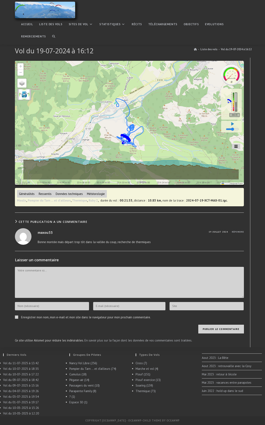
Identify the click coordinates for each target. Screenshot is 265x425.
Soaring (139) (144, 385)
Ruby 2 (93, 200)
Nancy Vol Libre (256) (83, 363)
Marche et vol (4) (147, 369)
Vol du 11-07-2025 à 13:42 (21, 363)
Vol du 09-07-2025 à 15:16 (21, 385)
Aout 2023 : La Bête (215, 358)
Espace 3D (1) (78, 402)
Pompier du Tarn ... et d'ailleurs (49, 200)
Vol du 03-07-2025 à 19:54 (21, 397)
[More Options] (236, 146)
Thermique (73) (146, 391)
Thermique (79, 200)
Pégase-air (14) (79, 380)
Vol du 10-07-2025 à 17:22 (21, 374)
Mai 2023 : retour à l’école (219, 374)
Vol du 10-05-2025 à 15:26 (21, 408)
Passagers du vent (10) (84, 385)
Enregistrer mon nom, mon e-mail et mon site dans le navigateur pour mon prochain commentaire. (86, 317)
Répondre (238, 231)
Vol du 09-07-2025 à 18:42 (21, 380)
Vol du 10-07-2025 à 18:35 (21, 369)
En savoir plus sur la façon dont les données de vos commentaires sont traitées (138, 340)
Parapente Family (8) (82, 391)
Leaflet (226, 183)
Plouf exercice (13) (148, 380)
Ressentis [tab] (45, 194)
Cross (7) (141, 363)
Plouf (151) (143, 374)
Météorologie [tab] (96, 194)
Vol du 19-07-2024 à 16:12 (236, 49)
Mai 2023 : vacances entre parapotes (226, 382)
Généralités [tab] (27, 194)
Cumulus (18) (78, 374)
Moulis (21, 200)
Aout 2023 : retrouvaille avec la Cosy (226, 366)
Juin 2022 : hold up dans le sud (222, 391)
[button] (125, 139)
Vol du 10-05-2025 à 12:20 (21, 413)
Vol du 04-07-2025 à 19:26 (21, 391)
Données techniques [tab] (69, 194)
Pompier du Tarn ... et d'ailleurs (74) (92, 369)
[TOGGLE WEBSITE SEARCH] (53, 36)
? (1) (72, 397)
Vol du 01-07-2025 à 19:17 (21, 402)
